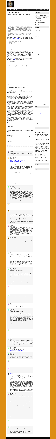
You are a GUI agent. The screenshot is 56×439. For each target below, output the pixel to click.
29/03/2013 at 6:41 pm (12, 158)
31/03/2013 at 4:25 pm (12, 354)
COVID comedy (37, 44)
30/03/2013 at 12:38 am (12, 187)
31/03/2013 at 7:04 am (12, 304)
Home (8, 9)
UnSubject (12, 373)
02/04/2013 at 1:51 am (12, 374)
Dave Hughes (44, 135)
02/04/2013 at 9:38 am (12, 394)
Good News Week (41, 136)
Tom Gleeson (38, 160)
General (36, 48)
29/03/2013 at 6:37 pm (12, 152)
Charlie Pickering (42, 132)
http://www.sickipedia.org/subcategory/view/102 (16, 350)
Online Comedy (24, 9)
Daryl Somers (39, 135)
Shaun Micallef (42, 150)
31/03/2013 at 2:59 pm (12, 348)
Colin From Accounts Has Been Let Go (40, 22)
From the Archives (37, 46)
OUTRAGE (36, 58)
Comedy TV (19, 9)
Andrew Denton (41, 130)
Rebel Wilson (46, 147)
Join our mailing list (37, 124)
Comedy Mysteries (36, 9)
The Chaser (41, 154)
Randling (42, 147)
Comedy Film (46, 9)
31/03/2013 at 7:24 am (12, 310)
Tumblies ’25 (15, 9)
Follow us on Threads (38, 121)
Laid (24, 14)
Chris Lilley (39, 134)
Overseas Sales (37, 60)
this (14, 59)
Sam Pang (43, 148)
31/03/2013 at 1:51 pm (12, 339)
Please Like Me (28, 14)
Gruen (45, 136)
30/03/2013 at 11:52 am (12, 238)
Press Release (37, 62)
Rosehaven (36, 148)
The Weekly (40, 157)
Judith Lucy (44, 142)
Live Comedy (37, 54)
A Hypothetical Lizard (38, 20)
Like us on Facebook (38, 110)
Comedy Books (37, 34)
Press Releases (30, 9)
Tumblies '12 (36, 74)
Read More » (9, 145)
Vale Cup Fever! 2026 (38, 24)
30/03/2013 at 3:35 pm (12, 269)
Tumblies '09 (36, 68)
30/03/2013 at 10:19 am (12, 226)
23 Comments (20, 14)
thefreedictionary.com (16, 38)
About (11, 9)
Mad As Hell (40, 144)
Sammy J (40, 148)
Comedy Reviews (37, 40)
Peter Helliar (38, 146)
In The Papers (37, 50)
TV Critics (41, 9)
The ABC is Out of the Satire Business (40, 15)
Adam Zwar (37, 130)
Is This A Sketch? (37, 52)
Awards (36, 32)
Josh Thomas (39, 142)
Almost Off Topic (37, 30)
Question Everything (37, 147)
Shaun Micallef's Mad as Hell (40, 151)
